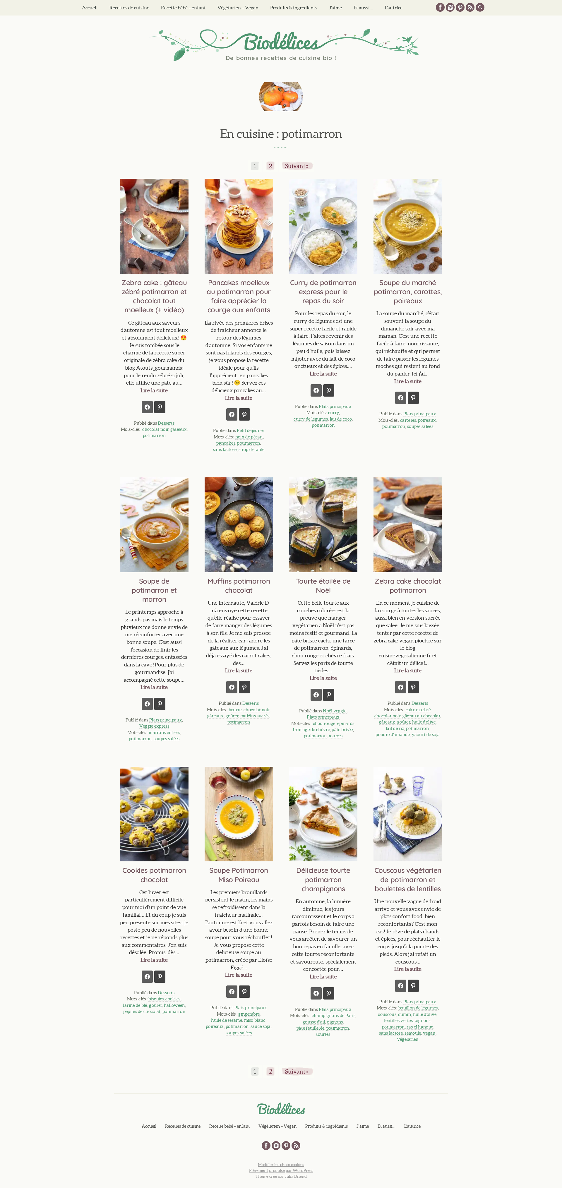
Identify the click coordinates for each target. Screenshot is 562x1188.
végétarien (408, 1039)
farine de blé (135, 1005)
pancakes (225, 442)
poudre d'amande (393, 734)
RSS (470, 7)
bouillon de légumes (418, 1007)
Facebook (440, 7)
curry (333, 412)
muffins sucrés (254, 715)
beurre (235, 709)
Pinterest (460, 7)
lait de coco (341, 418)
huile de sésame (226, 1020)
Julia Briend (296, 1176)
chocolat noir (155, 429)
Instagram (450, 7)
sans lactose (225, 449)
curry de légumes (311, 418)
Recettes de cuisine (129, 7)
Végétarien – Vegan (237, 7)
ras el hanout (420, 1026)
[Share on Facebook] (147, 407)
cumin (404, 1014)
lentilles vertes (398, 1020)
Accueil (90, 7)
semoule (413, 1033)
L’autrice (393, 7)
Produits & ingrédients (293, 7)
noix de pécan (249, 436)
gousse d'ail (314, 1021)
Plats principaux (335, 406)
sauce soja (261, 1026)
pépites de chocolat (142, 1011)
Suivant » (297, 166)
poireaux (427, 420)
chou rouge (324, 723)
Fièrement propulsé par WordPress (281, 1170)
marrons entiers (164, 732)
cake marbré (418, 709)
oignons (335, 1021)
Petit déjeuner (250, 430)
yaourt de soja (426, 734)
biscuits (155, 998)
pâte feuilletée (311, 1028)
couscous (387, 1014)
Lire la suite (154, 390)
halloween (174, 1005)
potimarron (154, 435)
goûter (232, 715)
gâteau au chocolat (421, 715)
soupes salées (420, 426)
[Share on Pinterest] (159, 407)
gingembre (249, 1014)
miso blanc (254, 1020)
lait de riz (395, 728)
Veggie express (154, 726)
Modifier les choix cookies (281, 1164)
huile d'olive (424, 721)
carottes (408, 420)
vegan (429, 1033)
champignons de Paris (333, 1015)
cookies (172, 998)
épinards (345, 723)
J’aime (335, 7)
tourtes (336, 735)
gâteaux (178, 429)
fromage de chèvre (311, 729)
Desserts (166, 423)
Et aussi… (363, 7)
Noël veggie (334, 710)
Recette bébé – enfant (183, 7)
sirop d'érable (251, 449)
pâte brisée (342, 729)
